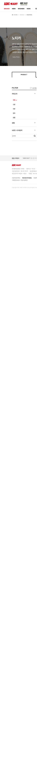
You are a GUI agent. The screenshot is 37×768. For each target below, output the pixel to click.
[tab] (24, 74)
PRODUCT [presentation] (24, 74)
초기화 (34, 88)
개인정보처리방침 (27, 178)
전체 (14, 100)
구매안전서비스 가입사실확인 (20, 180)
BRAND (7, 9)
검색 (34, 136)
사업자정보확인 (16, 178)
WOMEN (21, 9)
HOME (15, 15)
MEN (13, 9)
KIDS (28, 9)
